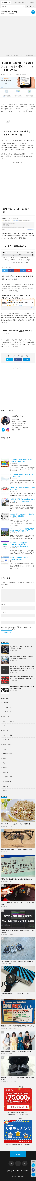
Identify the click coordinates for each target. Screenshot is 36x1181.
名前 (3, 604)
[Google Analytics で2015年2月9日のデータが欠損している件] (5, 477)
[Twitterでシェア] (33, 1165)
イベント (5, 716)
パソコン (5, 739)
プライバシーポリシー (23, 1171)
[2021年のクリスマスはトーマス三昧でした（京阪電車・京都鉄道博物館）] (5, 660)
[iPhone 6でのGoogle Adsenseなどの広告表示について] (5, 491)
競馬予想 (7, 781)
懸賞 (4, 758)
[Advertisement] (18, 35)
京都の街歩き (6, 753)
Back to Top (18, 1154)
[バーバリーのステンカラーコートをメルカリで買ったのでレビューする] (5, 649)
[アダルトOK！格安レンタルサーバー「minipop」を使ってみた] (5, 462)
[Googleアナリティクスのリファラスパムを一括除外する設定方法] (5, 517)
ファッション (6, 744)
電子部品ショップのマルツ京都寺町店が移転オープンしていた (18, 1026)
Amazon (24, 74)
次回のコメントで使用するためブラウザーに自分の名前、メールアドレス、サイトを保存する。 (18, 628)
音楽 (4, 790)
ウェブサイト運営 (14, 74)
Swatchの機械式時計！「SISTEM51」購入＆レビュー (15, 993)
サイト (3, 619)
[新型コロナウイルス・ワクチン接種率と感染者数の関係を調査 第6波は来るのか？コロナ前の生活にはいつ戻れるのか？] (5, 670)
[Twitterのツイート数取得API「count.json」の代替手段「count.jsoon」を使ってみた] (5, 545)
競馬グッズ (8, 777)
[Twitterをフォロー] (3, 430)
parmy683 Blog (9, 11)
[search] (24, 6)
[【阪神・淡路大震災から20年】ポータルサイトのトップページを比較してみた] (5, 502)
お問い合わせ (10, 1171)
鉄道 (4, 786)
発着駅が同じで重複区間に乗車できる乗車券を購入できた (16, 879)
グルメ (4, 730)
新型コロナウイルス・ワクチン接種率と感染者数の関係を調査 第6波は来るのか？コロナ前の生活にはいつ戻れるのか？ (22, 668)
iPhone (6, 707)
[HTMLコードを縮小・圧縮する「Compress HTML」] (5, 560)
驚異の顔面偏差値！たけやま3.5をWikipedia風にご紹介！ (17, 1051)
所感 (4, 763)
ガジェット (6, 726)
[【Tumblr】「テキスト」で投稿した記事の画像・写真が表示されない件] (5, 532)
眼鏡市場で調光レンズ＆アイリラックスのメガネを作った (16, 849)
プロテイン (6, 749)
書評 (4, 767)
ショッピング (6, 735)
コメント (3, 587)
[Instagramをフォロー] (8, 430)
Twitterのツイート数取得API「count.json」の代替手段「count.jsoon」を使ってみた (19, 544)
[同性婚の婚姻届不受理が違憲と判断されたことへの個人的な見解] (5, 690)
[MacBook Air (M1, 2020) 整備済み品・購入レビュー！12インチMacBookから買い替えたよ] (5, 680)
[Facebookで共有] (33, 1170)
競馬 (4, 772)
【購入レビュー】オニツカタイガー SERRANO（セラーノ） (17, 961)
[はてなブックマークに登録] (33, 1174)
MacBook (7, 712)
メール (3, 612)
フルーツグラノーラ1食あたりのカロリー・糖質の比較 (15, 824)
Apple (4, 702)
